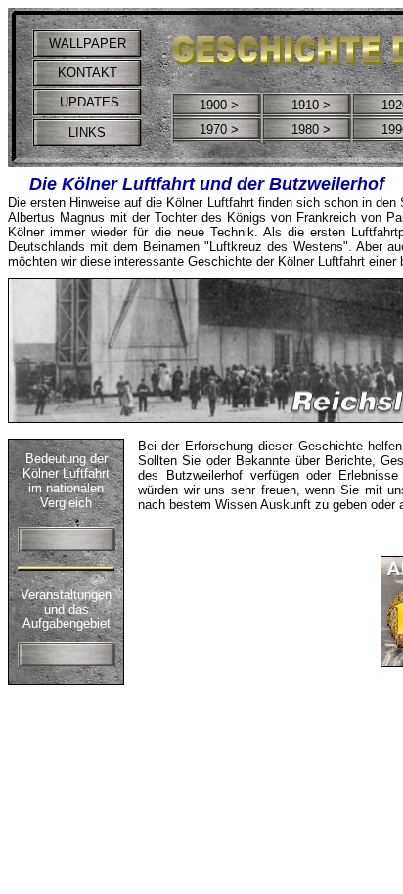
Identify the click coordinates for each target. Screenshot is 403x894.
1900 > (219, 105)
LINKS (87, 132)
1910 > (311, 105)
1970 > (219, 129)
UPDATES (87, 102)
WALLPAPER (87, 43)
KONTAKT (87, 72)
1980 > (311, 129)
